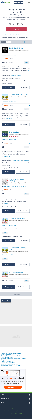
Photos (26, 62)
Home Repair (16, 34)
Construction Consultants (8, 362)
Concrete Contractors (7, 361)
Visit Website (23, 87)
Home (2, 34)
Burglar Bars (4, 360)
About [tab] (3, 394)
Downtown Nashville (16, 75)
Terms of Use (13, 413)
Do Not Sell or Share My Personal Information (16, 411)
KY (5, 34)
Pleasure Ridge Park (17, 160)
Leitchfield (10, 34)
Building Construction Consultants (10, 356)
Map (8, 42)
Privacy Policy (16, 408)
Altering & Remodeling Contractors (11, 353)
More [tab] (3, 403)
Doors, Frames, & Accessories (9, 364)
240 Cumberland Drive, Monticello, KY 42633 (14, 186)
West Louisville (27, 160)
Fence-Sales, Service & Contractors (11, 365)
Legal (20, 413)
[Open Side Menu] (29, 2)
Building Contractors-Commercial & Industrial (14, 358)
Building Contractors (7, 357)
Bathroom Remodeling (7, 354)
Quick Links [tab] (5, 399)
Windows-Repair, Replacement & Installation (20, 96)
